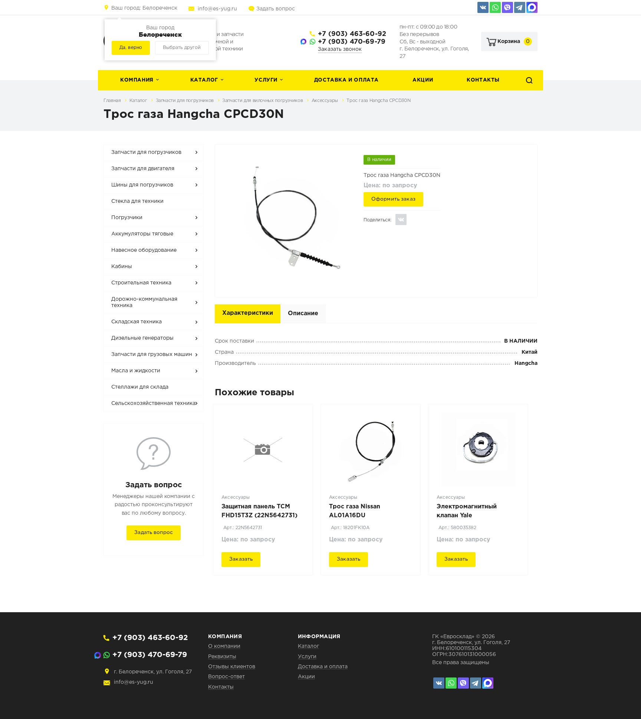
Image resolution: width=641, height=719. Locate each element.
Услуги (265, 80)
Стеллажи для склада (139, 387)
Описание (303, 313)
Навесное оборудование (144, 250)
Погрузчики (126, 217)
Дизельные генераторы (142, 338)
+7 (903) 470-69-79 (351, 42)
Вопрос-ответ (226, 677)
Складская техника (136, 322)
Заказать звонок (340, 49)
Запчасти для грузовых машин (151, 354)
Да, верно (130, 48)
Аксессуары (325, 101)
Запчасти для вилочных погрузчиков (263, 101)
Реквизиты (222, 656)
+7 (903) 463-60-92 (352, 34)
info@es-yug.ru (217, 9)
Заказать (241, 559)
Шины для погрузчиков (142, 185)
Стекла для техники (137, 201)
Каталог (204, 80)
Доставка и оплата (346, 80)
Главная (112, 101)
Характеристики (247, 313)
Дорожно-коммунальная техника (144, 302)
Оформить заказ (393, 199)
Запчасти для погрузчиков (185, 101)
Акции (422, 80)
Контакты (483, 80)
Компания (137, 80)
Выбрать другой (182, 48)
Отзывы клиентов (231, 666)
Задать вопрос (275, 9)
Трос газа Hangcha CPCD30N (378, 101)
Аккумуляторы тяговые (142, 234)
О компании (224, 646)
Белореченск (144, 8)
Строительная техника (141, 283)
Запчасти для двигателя (142, 168)
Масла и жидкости (135, 371)
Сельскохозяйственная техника (153, 403)
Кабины (121, 266)
